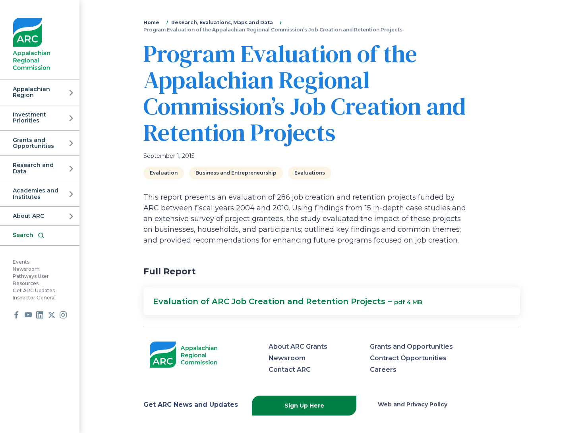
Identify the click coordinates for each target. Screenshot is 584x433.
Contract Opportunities (408, 358)
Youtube (28, 314)
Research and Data (33, 168)
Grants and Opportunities (33, 143)
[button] (331, 301)
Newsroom (26, 269)
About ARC (28, 215)
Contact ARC (290, 369)
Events (21, 262)
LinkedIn (39, 314)
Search (23, 235)
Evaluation (164, 173)
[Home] (31, 44)
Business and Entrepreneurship (236, 173)
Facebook (16, 314)
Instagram (63, 314)
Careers (383, 369)
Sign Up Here (304, 405)
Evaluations (309, 173)
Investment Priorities (29, 117)
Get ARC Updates (34, 290)
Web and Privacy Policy (412, 404)
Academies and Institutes (35, 193)
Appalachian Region (31, 92)
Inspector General (34, 298)
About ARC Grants (298, 346)
